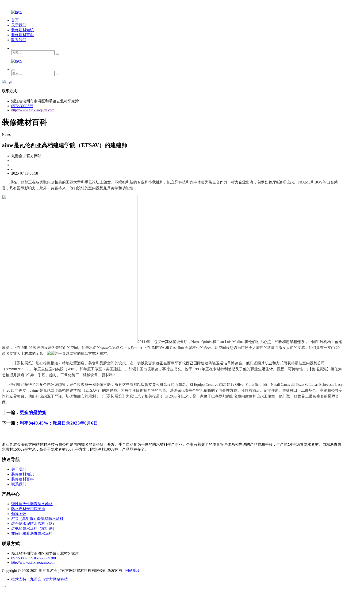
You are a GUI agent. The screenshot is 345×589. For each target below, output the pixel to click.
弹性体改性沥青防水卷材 (32, 504)
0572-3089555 (22, 106)
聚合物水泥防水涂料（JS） (33, 524)
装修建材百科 (22, 35)
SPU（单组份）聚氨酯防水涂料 (37, 519)
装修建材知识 (22, 30)
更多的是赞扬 (33, 412)
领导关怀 (18, 514)
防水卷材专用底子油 (28, 509)
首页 (15, 20)
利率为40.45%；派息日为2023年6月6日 (59, 423)
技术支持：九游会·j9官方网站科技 (39, 579)
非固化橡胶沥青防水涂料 (32, 533)
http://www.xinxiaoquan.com (32, 110)
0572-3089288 (45, 558)
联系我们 (18, 40)
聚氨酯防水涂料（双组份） (33, 528)
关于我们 (18, 25)
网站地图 (132, 571)
